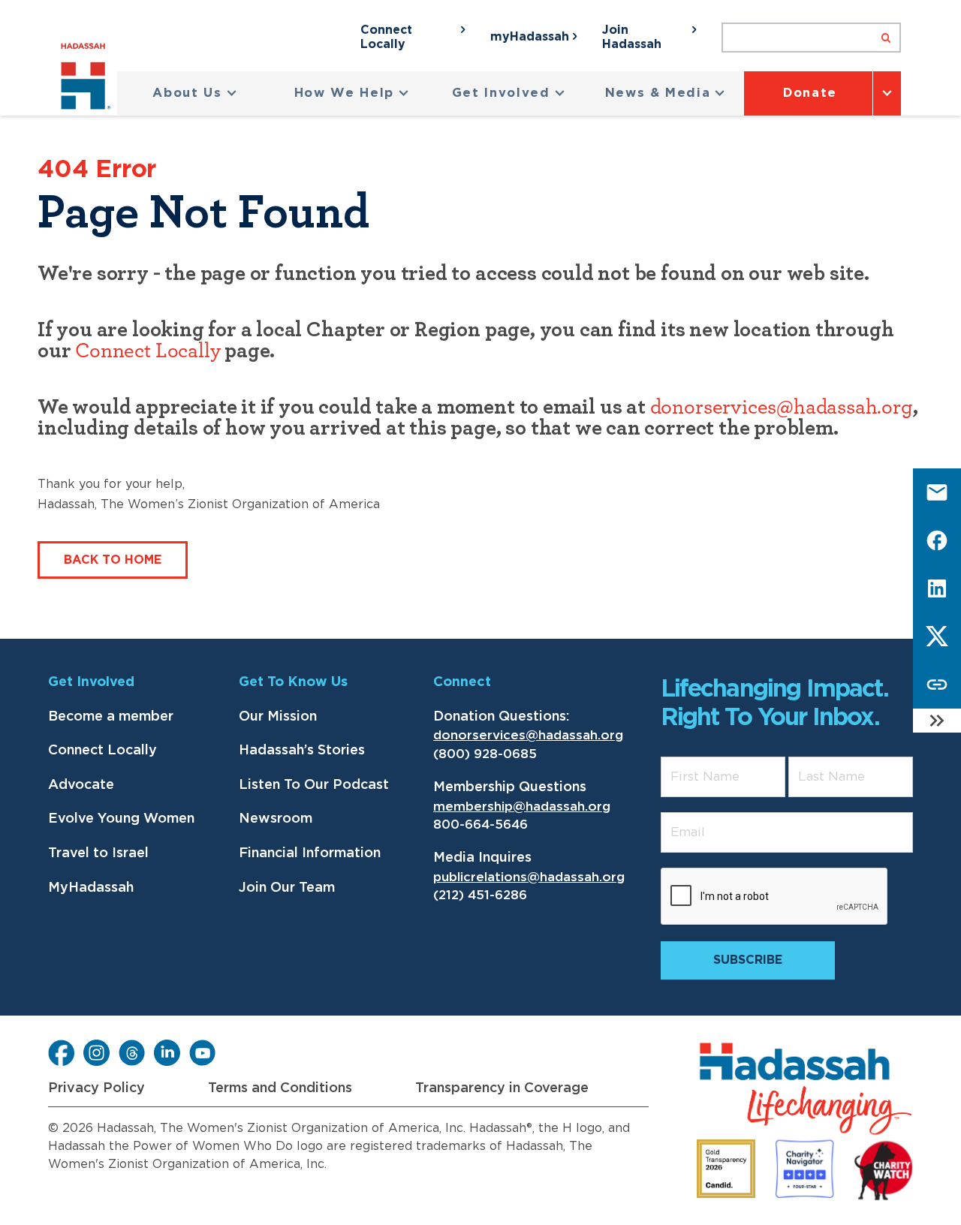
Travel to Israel (98, 853)
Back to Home (112, 560)
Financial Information (310, 853)
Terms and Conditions (280, 1088)
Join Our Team (287, 888)
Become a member (110, 717)
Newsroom (275, 819)
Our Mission (278, 717)
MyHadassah (91, 888)
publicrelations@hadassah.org (529, 877)
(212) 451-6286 (480, 895)
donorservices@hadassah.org (781, 407)
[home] (89, 79)
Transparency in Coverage (502, 1088)
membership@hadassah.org (521, 806)
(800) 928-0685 (485, 754)
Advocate (81, 785)
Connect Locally (147, 351)
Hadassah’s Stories (302, 750)
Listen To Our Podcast (314, 785)
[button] (194, 93)
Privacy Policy (96, 1088)
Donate (810, 93)
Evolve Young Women (121, 819)
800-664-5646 (480, 824)
